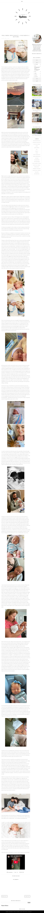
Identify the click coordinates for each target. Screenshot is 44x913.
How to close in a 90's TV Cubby (37, 123)
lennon (37, 158)
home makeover (36, 154)
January (36, 76)
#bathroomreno (36, 140)
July (35, 65)
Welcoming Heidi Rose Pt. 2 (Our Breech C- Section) (37, 68)
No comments (10, 872)
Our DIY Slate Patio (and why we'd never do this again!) (36, 98)
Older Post (27, 896)
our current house (37, 163)
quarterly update (37, 170)
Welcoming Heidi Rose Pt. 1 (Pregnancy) (37, 70)
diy (37, 149)
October (36, 64)
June (35, 71)
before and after (37, 142)
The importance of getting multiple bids (37, 111)
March (35, 74)
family (36, 151)
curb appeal (36, 147)
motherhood (37, 161)
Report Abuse (4, 905)
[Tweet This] (15, 872)
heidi (23, 872)
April (35, 73)
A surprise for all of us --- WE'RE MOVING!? (37, 135)
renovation (36, 173)
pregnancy (36, 166)
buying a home (37, 144)
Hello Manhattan (18, 911)
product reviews (37, 168)
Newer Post (4, 896)
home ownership (37, 156)
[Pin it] (17, 872)
